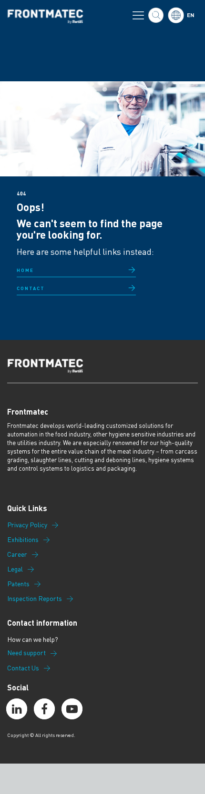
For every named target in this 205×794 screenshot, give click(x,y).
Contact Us (23, 668)
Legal (15, 569)
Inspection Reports (34, 598)
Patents (18, 584)
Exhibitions (23, 539)
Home (25, 270)
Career (17, 554)
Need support (26, 653)
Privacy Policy (27, 525)
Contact (31, 288)
